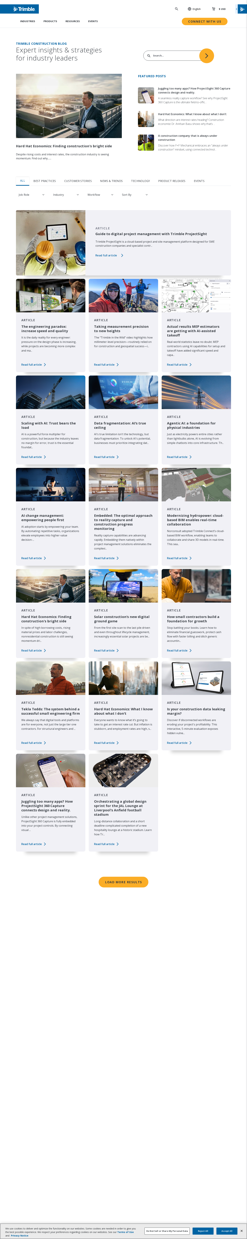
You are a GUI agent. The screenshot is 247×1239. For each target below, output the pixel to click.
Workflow (94, 195)
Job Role (24, 195)
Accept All (226, 1230)
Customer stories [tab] (78, 181)
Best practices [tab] (44, 181)
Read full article (106, 255)
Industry (58, 195)
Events (93, 21)
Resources (73, 21)
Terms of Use (125, 1232)
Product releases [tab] (171, 181)
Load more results (123, 882)
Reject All (203, 1230)
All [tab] (22, 180)
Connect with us (204, 21)
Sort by (126, 195)
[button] (192, 9)
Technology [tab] (140, 181)
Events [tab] (199, 181)
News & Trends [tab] (111, 181)
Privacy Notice (19, 1235)
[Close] (241, 1230)
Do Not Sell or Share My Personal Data (167, 1230)
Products (50, 21)
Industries (27, 21)
